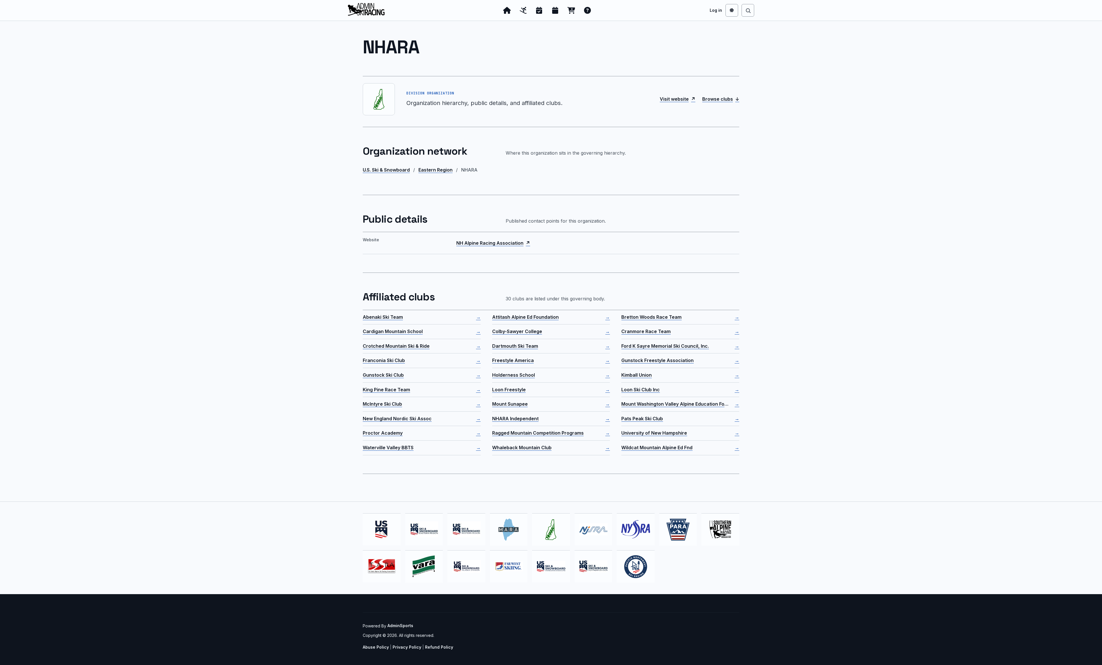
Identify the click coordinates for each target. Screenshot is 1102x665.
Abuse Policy (376, 647)
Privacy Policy (407, 647)
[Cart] (571, 10)
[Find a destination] (748, 10)
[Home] (507, 10)
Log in (716, 10)
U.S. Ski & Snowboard (386, 170)
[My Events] (539, 10)
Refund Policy (439, 647)
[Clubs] (523, 10)
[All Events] (555, 10)
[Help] (587, 10)
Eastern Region (435, 170)
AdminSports (400, 625)
